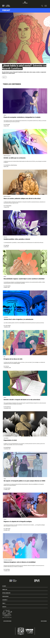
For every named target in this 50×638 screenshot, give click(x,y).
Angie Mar (7, 245)
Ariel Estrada (7, 124)
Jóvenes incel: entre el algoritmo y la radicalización (18, 319)
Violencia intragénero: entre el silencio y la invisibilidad (19, 562)
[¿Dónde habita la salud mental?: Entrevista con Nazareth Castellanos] (25, 38)
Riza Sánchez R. (8, 406)
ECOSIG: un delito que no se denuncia (14, 158)
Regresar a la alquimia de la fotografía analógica (18, 521)
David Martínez (8, 447)
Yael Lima (7, 366)
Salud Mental (6, 438)
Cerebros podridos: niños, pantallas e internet (17, 239)
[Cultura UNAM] (25, 2)
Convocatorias (5, 596)
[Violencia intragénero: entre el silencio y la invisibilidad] (25, 545)
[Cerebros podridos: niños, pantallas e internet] (25, 222)
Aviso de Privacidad (7, 621)
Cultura (5, 519)
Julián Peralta (7, 528)
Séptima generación (6, 592)
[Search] (42, 5)
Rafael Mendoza (14, 165)
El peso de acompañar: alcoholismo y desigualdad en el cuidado (22, 117)
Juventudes (6, 317)
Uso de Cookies (44, 621)
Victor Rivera (7, 569)
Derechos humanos (7, 155)
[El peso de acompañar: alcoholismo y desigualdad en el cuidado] (25, 100)
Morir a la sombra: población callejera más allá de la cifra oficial (22, 198)
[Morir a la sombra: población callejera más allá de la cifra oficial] (25, 182)
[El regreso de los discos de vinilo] (25, 342)
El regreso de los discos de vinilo (13, 359)
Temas (3, 603)
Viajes (5, 478)
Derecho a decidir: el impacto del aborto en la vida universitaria (22, 399)
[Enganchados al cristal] (25, 423)
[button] (46, 5)
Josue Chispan (8, 325)
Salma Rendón (7, 286)
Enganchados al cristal (10, 440)
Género (5, 115)
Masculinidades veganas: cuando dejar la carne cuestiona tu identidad (24, 279)
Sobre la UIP (4, 589)
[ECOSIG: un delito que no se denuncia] (25, 141)
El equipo (4, 586)
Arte (4, 356)
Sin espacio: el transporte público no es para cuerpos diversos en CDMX (24, 481)
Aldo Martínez (7, 165)
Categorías (4, 599)
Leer (4, 77)
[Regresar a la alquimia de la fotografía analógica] (25, 505)
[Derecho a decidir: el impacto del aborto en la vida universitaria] (25, 383)
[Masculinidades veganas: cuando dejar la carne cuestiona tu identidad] (25, 262)
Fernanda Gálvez (8, 205)
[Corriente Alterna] (6, 6)
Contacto (4, 606)
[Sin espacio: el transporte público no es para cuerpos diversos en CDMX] (25, 464)
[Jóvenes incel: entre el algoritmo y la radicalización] (25, 303)
